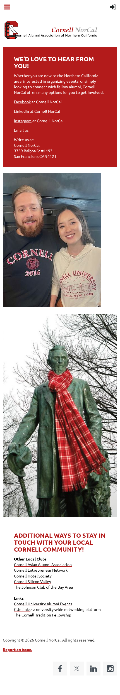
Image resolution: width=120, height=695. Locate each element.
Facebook (22, 101)
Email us (21, 130)
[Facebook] (60, 669)
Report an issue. (17, 649)
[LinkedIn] (93, 669)
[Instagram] (110, 669)
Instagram (23, 120)
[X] (77, 669)
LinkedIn (21, 111)
